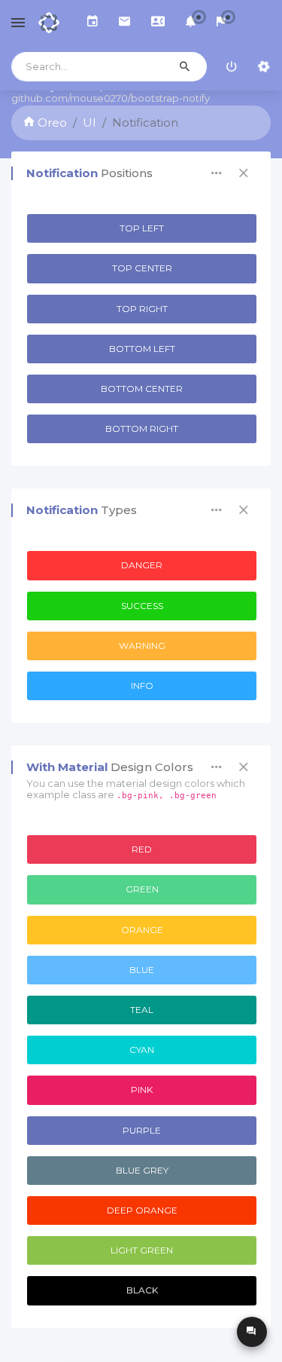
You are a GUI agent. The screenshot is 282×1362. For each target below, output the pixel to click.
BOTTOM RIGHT (141, 428)
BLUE (141, 969)
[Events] (92, 22)
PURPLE (142, 1130)
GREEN (142, 889)
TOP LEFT (142, 228)
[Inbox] (124, 22)
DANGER (141, 565)
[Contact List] (158, 22)
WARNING (142, 645)
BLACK (142, 1290)
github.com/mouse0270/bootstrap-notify (110, 98)
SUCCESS (142, 605)
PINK (142, 1089)
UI (89, 122)
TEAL (141, 1009)
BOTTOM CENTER (142, 388)
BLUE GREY (142, 1170)
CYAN (141, 1049)
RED (142, 849)
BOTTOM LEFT (142, 348)
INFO (142, 685)
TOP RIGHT (142, 308)
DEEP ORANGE (142, 1210)
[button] (191, 22)
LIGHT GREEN (142, 1250)
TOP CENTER (142, 268)
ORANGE (142, 929)
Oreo (51, 122)
